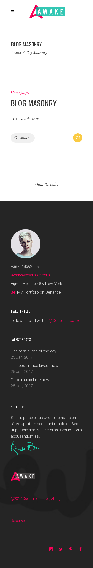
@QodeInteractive (64, 320)
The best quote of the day (33, 351)
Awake (16, 52)
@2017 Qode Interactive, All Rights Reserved (38, 509)
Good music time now (30, 379)
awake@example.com (30, 275)
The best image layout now (34, 365)
